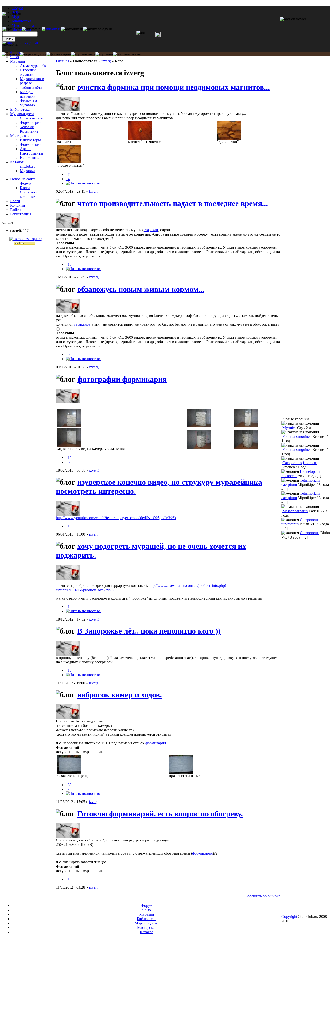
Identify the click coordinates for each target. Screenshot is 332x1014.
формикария (155, 743)
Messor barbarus (295, 511)
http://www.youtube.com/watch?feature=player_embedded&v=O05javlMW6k (116, 518)
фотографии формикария (122, 379)
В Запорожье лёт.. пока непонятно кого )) (149, 631)
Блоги (25, 188)
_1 (68, 526)
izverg (106, 61)
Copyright (289, 916)
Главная (62, 61)
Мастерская (19, 136)
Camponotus (309, 533)
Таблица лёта (31, 87)
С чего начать (31, 118)
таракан (151, 230)
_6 (68, 462)
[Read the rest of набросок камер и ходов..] (83, 793)
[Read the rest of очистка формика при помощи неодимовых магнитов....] (83, 183)
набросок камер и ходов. (119, 694)
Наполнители (31, 157)
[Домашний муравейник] (51, 29)
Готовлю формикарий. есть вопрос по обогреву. (160, 813)
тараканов (82, 324)
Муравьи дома (22, 114)
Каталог (17, 162)
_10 (68, 670)
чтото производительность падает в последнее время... (172, 203)
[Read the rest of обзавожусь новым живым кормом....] (83, 359)
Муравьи (17, 61)
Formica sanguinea (296, 436)
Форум (17, 8)
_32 (68, 785)
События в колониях (29, 194)
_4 (68, 179)
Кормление (29, 131)
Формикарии (31, 122)
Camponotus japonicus (299, 463)
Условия (27, 127)
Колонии (17, 205)
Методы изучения (27, 94)
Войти (15, 210)
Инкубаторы (30, 140)
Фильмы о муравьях (28, 103)
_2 (68, 789)
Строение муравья (28, 72)
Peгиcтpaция (20, 214)
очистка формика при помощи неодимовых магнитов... (173, 87)
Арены (25, 149)
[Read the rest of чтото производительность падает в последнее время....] (83, 269)
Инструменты (31, 153)
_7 (68, 174)
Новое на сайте (22, 179)
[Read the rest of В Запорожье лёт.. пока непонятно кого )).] (83, 675)
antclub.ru (27, 166)
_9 (68, 354)
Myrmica (289, 428)
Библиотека (20, 109)
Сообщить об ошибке (262, 896)
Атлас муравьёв (33, 66)
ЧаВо (14, 57)
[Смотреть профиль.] (68, 110)
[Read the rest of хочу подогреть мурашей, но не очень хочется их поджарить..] (83, 611)
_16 (68, 264)
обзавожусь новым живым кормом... (140, 289)
